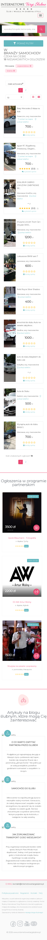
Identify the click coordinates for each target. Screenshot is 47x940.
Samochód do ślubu (23, 788)
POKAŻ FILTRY (24, 43)
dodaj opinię (30, 135)
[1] (38, 97)
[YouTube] (27, 923)
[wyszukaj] (41, 29)
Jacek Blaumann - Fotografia (22, 538)
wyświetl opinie (30, 172)
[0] (33, 97)
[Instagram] (20, 923)
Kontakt (34, 893)
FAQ (40, 893)
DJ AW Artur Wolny (22, 602)
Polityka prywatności (10, 893)
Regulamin (24, 893)
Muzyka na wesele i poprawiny (22, 666)
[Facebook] (13, 923)
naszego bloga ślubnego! (34, 912)
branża (10, 71)
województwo (23, 66)
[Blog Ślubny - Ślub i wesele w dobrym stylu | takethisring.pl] (34, 923)
